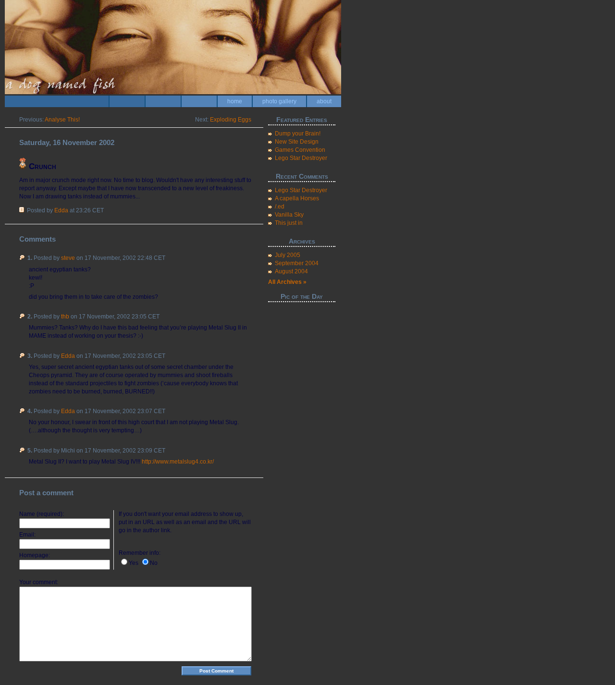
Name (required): (41, 514)
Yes (133, 563)
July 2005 (287, 255)
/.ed (279, 206)
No (154, 563)
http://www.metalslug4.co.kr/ (178, 461)
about (324, 101)
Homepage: (34, 555)
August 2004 (291, 271)
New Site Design (297, 141)
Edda (61, 210)
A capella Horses (297, 198)
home (234, 101)
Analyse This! (62, 119)
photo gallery (279, 101)
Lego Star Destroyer (301, 158)
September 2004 (297, 263)
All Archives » (287, 282)
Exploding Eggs (230, 119)
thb (65, 316)
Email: (27, 534)
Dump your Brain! (297, 133)
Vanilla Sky (289, 214)
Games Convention (300, 150)
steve (68, 258)
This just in (289, 223)
